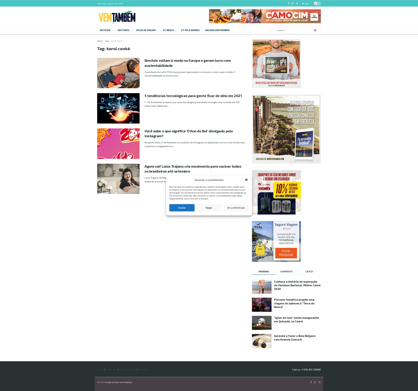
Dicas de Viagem (146, 30)
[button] (247, 180)
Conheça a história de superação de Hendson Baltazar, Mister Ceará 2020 (297, 285)
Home (100, 41)
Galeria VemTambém (217, 30)
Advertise (112, 369)
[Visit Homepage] (117, 16)
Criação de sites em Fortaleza (118, 382)
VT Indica (168, 30)
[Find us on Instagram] (293, 3)
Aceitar (182, 207)
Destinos (123, 30)
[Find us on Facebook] (288, 3)
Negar (209, 207)
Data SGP (143, 369)
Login (306, 3)
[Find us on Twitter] (297, 3)
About (100, 369)
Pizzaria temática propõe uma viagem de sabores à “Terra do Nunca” (294, 303)
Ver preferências (236, 207)
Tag (107, 41)
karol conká (116, 41)
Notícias (105, 30)
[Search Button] (315, 30)
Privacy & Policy (128, 369)
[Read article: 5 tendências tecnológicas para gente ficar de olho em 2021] (118, 108)
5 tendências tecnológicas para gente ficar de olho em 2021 (193, 95)
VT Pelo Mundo (190, 30)
